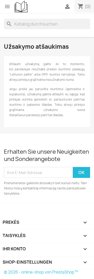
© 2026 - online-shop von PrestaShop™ (41, 272)
